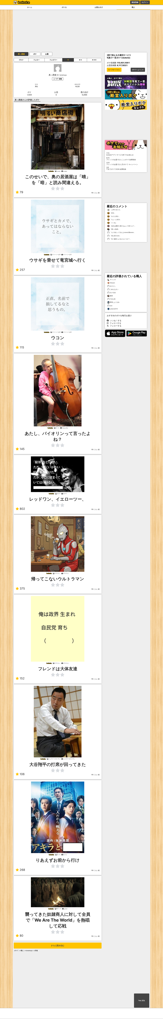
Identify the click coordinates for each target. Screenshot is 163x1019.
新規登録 (135, 2)
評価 (36, 950)
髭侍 (111, 296)
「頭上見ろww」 (115, 236)
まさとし (113, 286)
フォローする (114, 323)
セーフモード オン (114, 70)
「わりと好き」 (115, 216)
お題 (47, 54)
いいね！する (115, 320)
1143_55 (112, 299)
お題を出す (99, 7)
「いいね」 (113, 223)
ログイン (145, 2)
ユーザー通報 (57, 79)
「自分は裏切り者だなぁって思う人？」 (123, 226)
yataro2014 (114, 309)
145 (22, 449)
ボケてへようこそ (138, 70)
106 (22, 774)
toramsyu (29, 950)
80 (21, 935)
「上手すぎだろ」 (115, 210)
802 (22, 509)
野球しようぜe (114, 302)
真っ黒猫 (21, 54)
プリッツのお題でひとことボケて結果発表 (121, 159)
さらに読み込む (57, 946)
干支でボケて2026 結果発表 (116, 168)
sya (111, 305)
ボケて (16, 950)
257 (22, 270)
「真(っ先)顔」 (114, 229)
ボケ (35, 54)
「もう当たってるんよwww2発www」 (122, 232)
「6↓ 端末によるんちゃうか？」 (120, 239)
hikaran (112, 283)
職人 (133, 7)
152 (22, 678)
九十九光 (113, 292)
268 (22, 870)
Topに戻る (141, 1000)
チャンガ (113, 279)
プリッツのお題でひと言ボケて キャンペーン (122, 163)
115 (22, 347)
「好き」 (113, 213)
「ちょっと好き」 (115, 219)
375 (22, 588)
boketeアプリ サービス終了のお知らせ (120, 154)
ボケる (64, 7)
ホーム (29, 7)
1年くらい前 (95, 193)
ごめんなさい (114, 289)
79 (21, 192)
